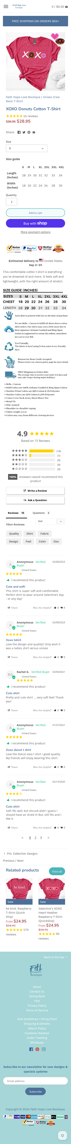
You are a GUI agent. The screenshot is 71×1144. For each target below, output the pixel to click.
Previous (8, 860)
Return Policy (37, 1028)
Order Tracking (37, 1038)
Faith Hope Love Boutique (23, 97)
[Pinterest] (37, 1049)
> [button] (49, 837)
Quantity (11, 195)
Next (20, 860)
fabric (44, 533)
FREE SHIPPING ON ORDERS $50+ (35, 21)
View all (57, 871)
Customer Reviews (37, 1033)
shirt (29, 533)
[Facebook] (31, 1049)
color (42, 541)
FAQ (37, 1001)
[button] (56, 607)
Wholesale (37, 1042)
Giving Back (37, 996)
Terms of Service (37, 1010)
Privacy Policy (37, 1005)
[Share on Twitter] (23, 132)
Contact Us (37, 991)
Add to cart (35, 213)
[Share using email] (33, 132)
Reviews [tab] (13, 513)
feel (28, 541)
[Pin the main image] (28, 132)
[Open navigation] (6, 6)
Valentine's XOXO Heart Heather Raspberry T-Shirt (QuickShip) (50, 915)
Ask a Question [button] (37, 500)
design (13, 541)
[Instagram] (44, 1049)
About (37, 987)
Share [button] (14, 607)
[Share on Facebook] (19, 132)
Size (8, 141)
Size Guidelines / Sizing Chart (37, 1019)
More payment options (35, 232)
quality (14, 533)
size (56, 541)
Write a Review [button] (37, 490)
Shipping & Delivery (37, 1023)
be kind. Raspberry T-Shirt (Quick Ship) (18, 913)
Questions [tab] (39, 513)
